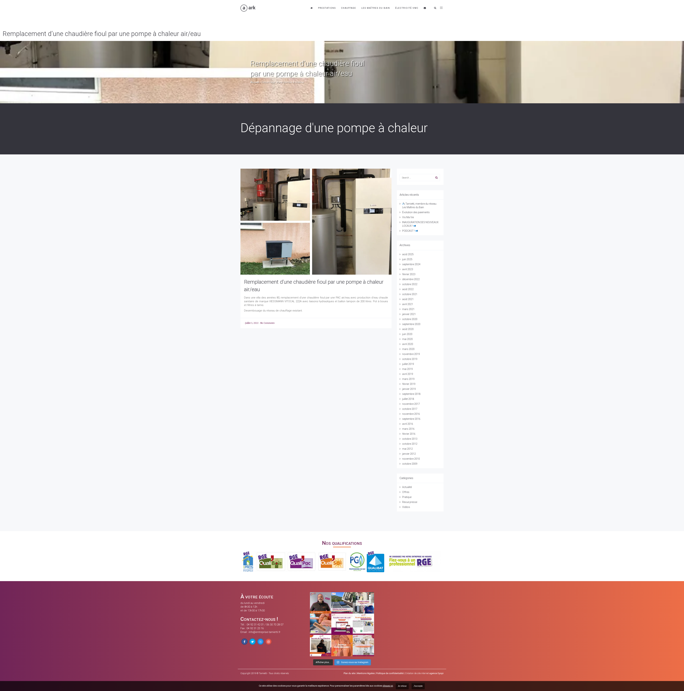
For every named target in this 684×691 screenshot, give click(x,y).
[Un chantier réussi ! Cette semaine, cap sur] (363, 603)
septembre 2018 (411, 394)
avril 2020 (407, 344)
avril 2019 (407, 374)
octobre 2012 (409, 443)
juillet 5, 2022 (252, 323)
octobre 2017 (409, 408)
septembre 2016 (411, 418)
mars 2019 (408, 379)
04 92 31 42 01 (255, 624)
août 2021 (408, 299)
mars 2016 (408, 428)
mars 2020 (408, 349)
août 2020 (408, 329)
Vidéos (406, 507)
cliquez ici (388, 685)
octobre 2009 (409, 463)
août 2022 (408, 289)
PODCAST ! (408, 230)
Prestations (327, 8)
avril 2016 (407, 423)
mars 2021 (408, 309)
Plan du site (349, 673)
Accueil (254, 82)
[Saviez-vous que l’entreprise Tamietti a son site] (342, 624)
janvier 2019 (409, 389)
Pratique (406, 497)
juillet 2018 (408, 399)
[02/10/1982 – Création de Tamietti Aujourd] (342, 645)
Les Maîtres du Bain (375, 8)
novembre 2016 (411, 413)
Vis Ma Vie (408, 217)
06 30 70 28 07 (274, 624)
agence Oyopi (436, 673)
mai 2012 (407, 448)
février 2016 (408, 433)
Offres (405, 492)
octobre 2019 (409, 359)
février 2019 (408, 384)
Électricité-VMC (406, 8)
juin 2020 (407, 334)
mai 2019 (407, 369)
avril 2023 (407, 269)
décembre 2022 (411, 279)
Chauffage (348, 8)
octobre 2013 (409, 438)
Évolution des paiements (416, 212)
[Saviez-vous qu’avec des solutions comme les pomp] (342, 603)
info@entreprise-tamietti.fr (264, 632)
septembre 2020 (411, 324)
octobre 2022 (409, 284)
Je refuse (402, 686)
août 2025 (408, 254)
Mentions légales (366, 673)
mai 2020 (407, 339)
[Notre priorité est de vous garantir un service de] (320, 624)
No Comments (267, 323)
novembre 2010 (411, 458)
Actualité (407, 487)
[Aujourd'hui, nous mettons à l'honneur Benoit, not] (320, 603)
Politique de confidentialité (389, 673)
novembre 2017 (411, 403)
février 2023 (408, 274)
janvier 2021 (409, 314)
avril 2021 (407, 304)
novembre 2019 (411, 354)
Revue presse (409, 502)
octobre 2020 (409, 319)
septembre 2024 (411, 264)
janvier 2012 (409, 453)
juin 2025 (407, 259)
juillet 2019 (408, 364)
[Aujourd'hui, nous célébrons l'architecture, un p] (320, 645)
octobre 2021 (409, 294)
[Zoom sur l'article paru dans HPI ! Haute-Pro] (363, 624)
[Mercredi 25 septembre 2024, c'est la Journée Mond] (363, 645)
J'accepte (418, 686)
